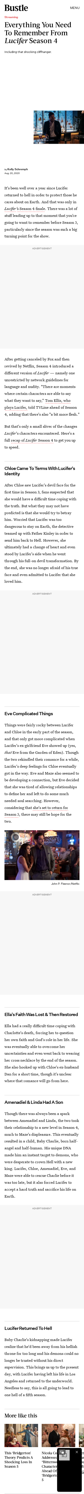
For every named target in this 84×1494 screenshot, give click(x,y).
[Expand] (62, 1452)
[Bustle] (16, 8)
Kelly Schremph (17, 169)
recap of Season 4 (32, 440)
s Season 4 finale (31, 208)
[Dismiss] (76, 1452)
